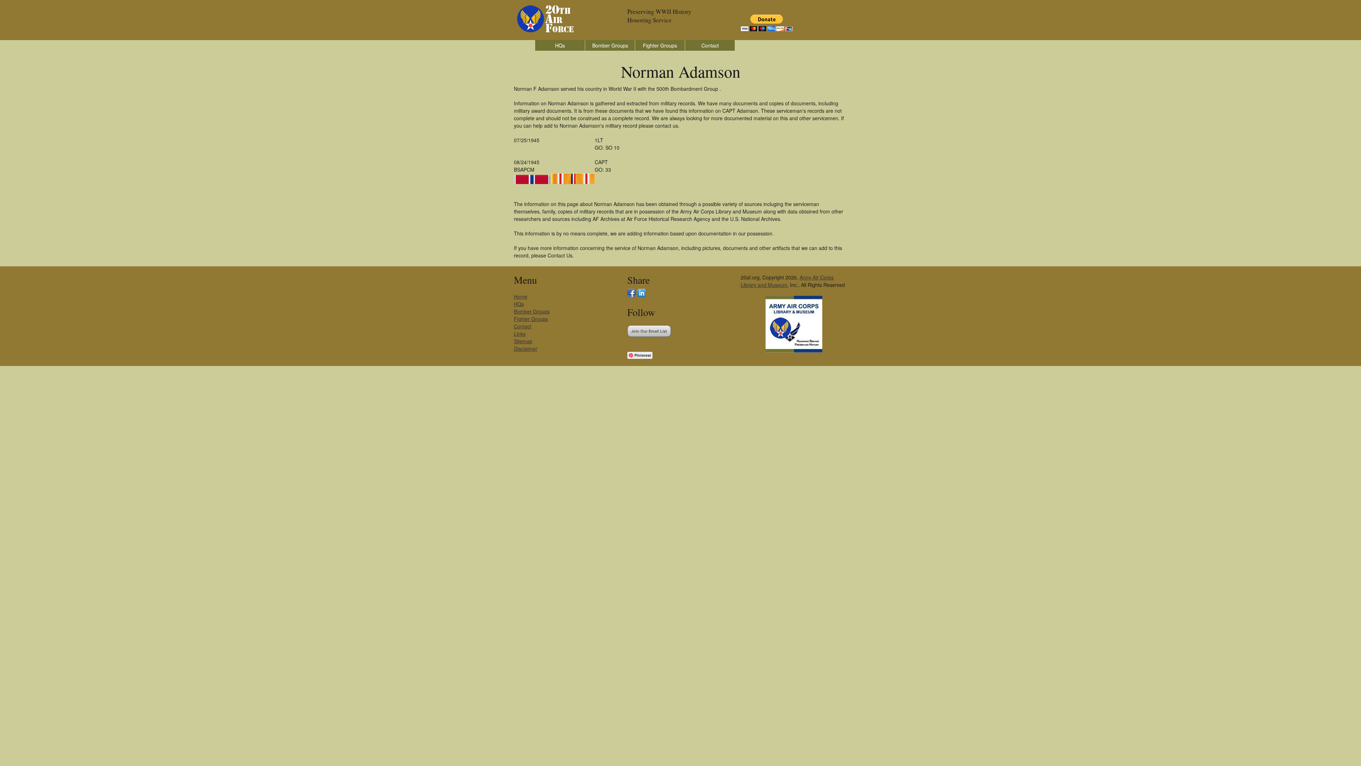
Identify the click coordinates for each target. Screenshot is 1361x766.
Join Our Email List (649, 331)
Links (520, 333)
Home (520, 296)
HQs (560, 45)
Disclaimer (525, 348)
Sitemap (523, 341)
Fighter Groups (660, 45)
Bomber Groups (610, 45)
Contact (710, 45)
